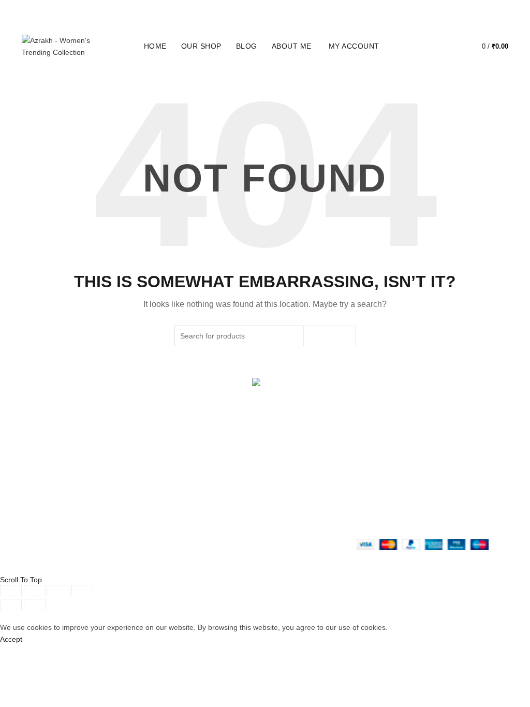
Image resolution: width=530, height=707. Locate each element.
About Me (292, 46)
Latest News (126, 504)
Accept (11, 639)
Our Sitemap (209, 516)
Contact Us (124, 493)
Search (329, 336)
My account (354, 46)
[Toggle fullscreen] (58, 590)
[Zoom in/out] (82, 590)
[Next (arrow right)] (35, 604)
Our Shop (201, 46)
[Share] (35, 590)
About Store (125, 458)
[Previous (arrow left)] (11, 604)
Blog (246, 46)
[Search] (423, 46)
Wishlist (452, 42)
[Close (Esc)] (11, 590)
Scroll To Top (21, 580)
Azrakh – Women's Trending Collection (110, 566)
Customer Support (303, 504)
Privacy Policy (211, 469)
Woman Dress (129, 481)
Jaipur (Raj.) (42, 458)
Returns (202, 481)
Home (155, 46)
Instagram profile (300, 469)
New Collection (130, 469)
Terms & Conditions (221, 493)
